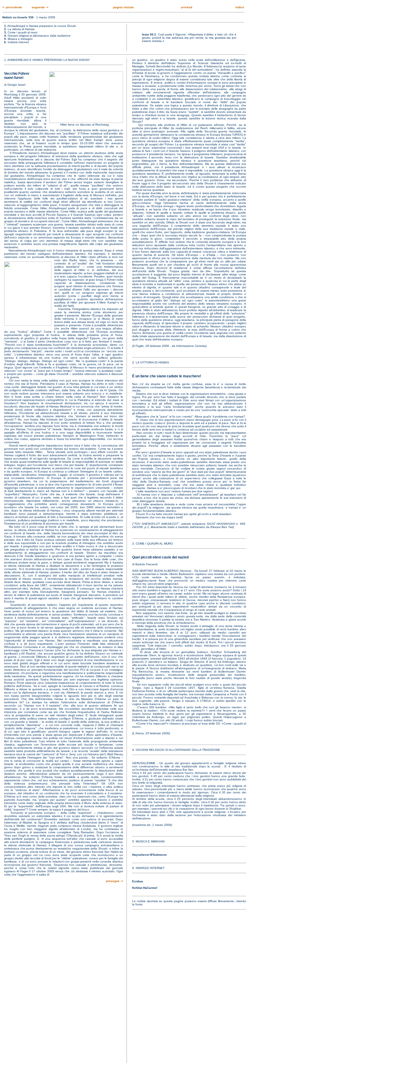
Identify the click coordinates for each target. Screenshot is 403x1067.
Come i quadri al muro (22, 32)
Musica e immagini (20, 38)
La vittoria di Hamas (21, 29)
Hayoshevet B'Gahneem (149, 854)
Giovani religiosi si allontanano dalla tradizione (39, 35)
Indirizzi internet (18, 42)
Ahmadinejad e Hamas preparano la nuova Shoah (41, 25)
